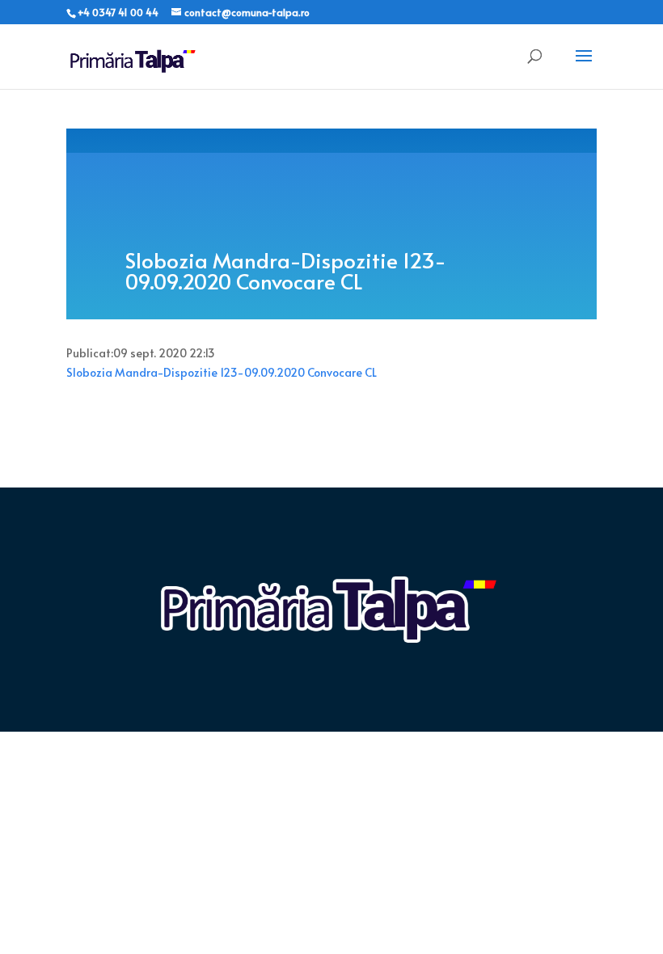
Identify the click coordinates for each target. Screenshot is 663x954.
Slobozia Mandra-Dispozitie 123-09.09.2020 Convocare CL (221, 372)
